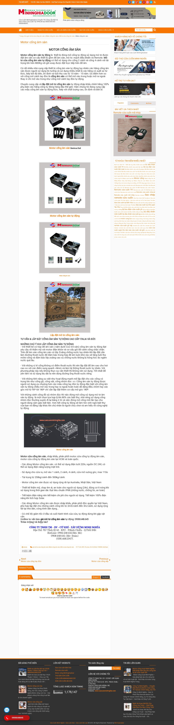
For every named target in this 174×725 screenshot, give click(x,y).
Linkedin (140, 2)
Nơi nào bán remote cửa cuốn (127, 185)
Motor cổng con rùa (35, 686)
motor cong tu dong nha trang (140, 218)
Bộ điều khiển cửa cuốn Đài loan (133, 167)
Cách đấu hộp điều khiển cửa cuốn (143, 176)
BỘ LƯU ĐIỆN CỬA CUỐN (66, 30)
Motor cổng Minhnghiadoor (64, 673)
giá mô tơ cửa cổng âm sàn (40, 547)
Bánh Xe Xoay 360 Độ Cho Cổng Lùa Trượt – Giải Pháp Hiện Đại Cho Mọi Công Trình (143, 705)
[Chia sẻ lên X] (28, 551)
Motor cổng (139, 178)
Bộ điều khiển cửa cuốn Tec (129, 171)
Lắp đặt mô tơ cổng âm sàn (64, 335)
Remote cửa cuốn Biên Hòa (143, 185)
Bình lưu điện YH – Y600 (121, 164)
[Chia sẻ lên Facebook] (30, 551)
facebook (129, 2)
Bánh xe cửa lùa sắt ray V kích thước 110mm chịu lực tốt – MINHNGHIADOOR (38, 670)
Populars (121, 103)
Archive (148, 103)
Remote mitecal (139, 195)
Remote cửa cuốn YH (123, 190)
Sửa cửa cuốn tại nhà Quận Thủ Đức (125, 205)
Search (154, 30)
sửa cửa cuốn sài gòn (137, 230)
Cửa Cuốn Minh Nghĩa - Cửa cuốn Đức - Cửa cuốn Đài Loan (69, 723)
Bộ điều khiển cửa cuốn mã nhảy (130, 174)
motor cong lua (126, 219)
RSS (154, 2)
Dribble (147, 2)
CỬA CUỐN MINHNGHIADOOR (65, 678)
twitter (133, 2)
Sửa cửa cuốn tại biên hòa (123, 202)
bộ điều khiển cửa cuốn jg (131, 214)
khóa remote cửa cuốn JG (142, 216)
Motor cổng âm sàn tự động (65, 215)
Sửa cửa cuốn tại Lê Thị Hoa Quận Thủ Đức (142, 200)
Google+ (136, 2)
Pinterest (143, 2)
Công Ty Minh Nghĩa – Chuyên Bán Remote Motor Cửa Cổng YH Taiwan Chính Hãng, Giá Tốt (144, 688)
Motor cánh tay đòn (128, 178)
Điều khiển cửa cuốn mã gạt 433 (144, 234)
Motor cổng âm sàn (34, 42)
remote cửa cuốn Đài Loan (126, 228)
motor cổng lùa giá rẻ (132, 221)
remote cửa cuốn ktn (139, 225)
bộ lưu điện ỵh (147, 209)
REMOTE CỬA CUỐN (45, 30)
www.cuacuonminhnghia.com (105, 691)
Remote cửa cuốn (61, 670)
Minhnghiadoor (119, 723)
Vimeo (151, 2)
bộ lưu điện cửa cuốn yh (132, 209)
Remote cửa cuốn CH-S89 (132, 187)
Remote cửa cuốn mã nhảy (127, 112)
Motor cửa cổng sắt (35, 702)
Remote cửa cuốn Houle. (147, 187)
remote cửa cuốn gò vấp (123, 225)
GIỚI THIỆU (29, 30)
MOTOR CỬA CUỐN (87, 30)
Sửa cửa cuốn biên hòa (63, 668)
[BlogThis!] (25, 551)
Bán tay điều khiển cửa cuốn (137, 164)
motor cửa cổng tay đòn (136, 223)
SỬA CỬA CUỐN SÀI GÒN (63, 681)
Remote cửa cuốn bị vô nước (128, 192)
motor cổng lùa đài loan (144, 221)
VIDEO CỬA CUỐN (105, 30)
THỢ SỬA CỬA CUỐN (62, 676)
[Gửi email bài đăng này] (23, 551)
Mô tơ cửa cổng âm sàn (67, 547)
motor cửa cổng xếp (149, 223)
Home (20, 30)
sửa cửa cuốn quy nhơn (142, 228)
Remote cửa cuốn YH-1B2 (140, 190)
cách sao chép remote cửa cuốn (126, 216)
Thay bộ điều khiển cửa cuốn (128, 207)
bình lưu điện (141, 207)
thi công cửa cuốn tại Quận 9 (127, 234)
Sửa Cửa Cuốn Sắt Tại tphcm (142, 198)
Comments (135, 103)
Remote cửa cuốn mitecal (145, 192)
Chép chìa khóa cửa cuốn (147, 174)
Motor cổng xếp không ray (125, 180)
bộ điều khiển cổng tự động (135, 212)
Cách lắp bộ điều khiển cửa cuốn (123, 176)
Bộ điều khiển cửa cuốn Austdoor (134, 169)
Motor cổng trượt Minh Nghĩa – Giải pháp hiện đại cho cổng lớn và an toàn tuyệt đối (144, 670)
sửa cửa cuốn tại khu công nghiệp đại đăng (137, 232)
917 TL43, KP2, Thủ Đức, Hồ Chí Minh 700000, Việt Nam (92, 547)
